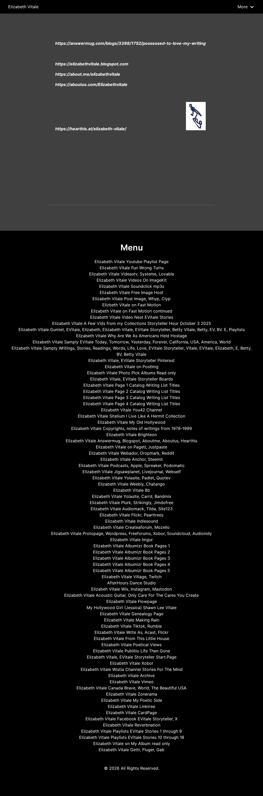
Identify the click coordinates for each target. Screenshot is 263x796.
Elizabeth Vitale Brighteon (131, 434)
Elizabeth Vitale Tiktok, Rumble (131, 626)
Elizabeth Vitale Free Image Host (131, 292)
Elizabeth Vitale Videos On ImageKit (132, 280)
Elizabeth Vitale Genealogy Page (131, 613)
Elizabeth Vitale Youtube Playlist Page (131, 261)
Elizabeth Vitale (23, 6)
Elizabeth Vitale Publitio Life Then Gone (131, 650)
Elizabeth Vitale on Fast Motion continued (131, 311)
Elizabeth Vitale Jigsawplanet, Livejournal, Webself (131, 471)
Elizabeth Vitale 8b (131, 490)
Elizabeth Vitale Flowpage (131, 601)
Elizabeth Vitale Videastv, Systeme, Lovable (131, 273)
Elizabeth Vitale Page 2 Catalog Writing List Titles (131, 391)
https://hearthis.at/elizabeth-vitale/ (90, 128)
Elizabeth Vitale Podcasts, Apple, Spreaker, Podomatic (132, 465)
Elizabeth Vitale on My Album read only (131, 743)
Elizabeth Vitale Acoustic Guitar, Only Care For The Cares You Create (131, 595)
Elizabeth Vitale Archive (131, 675)
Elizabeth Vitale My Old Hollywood (131, 422)
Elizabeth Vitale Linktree (131, 706)
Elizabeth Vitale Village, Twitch (132, 576)
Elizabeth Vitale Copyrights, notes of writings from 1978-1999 (131, 428)
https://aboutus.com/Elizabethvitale (91, 84)
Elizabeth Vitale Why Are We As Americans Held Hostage (131, 335)
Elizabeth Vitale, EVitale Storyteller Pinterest (131, 360)
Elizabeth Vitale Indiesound (131, 521)
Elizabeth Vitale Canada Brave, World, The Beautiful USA (131, 687)
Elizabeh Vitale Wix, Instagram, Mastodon (131, 589)
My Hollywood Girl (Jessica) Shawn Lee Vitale (131, 607)
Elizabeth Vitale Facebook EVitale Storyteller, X (131, 718)
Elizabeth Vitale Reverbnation (131, 725)
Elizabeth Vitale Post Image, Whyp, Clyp (131, 298)
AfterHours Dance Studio (131, 582)
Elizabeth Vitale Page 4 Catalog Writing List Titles (131, 403)
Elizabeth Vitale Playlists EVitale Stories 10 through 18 (131, 737)
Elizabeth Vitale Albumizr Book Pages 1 (131, 545)
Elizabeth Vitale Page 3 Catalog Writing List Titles (131, 397)
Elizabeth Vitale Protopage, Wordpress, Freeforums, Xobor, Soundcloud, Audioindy (131, 533)
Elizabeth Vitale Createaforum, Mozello (131, 527)
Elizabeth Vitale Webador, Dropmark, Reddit (131, 453)
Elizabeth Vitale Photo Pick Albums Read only (131, 372)
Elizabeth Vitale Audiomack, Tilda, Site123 (132, 508)
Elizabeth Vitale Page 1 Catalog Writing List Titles (131, 385)
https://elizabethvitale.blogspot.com (91, 63)
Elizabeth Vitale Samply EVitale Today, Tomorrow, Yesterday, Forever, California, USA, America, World (132, 341)
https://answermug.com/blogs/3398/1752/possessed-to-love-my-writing (130, 43)
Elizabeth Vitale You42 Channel (131, 409)
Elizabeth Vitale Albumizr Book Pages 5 (131, 570)
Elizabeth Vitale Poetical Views (131, 644)
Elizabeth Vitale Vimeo (132, 681)
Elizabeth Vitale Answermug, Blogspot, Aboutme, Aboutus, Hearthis (131, 440)
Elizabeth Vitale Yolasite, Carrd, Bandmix (131, 496)
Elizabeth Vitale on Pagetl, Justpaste (131, 446)
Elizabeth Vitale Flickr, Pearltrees (131, 514)
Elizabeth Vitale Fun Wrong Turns (132, 267)
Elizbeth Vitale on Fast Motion (131, 304)
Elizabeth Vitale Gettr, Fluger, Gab (131, 749)
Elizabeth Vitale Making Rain (131, 619)
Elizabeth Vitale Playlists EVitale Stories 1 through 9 (131, 731)
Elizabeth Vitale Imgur (131, 539)
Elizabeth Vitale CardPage (131, 712)
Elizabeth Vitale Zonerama (131, 694)
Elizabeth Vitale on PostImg (131, 366)
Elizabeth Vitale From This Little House (131, 638)
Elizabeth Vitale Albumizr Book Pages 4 (131, 564)
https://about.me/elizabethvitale (87, 74)
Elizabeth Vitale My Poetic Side (131, 700)
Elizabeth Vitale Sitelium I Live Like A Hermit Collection (131, 416)
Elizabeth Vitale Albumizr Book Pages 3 (131, 558)
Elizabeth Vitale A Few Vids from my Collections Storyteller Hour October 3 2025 (131, 323)
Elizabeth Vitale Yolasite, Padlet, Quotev (131, 477)
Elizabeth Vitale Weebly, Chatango (131, 484)
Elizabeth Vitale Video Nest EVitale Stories (131, 317)
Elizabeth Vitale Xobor (131, 663)
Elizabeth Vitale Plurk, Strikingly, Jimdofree (131, 502)
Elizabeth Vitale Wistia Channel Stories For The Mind (132, 669)
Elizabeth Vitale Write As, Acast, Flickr (131, 632)
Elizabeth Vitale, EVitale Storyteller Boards (131, 379)
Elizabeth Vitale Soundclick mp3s (131, 286)
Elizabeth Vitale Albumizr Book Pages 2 (131, 552)
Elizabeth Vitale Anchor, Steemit (131, 459)
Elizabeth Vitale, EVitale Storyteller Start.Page (131, 657)
